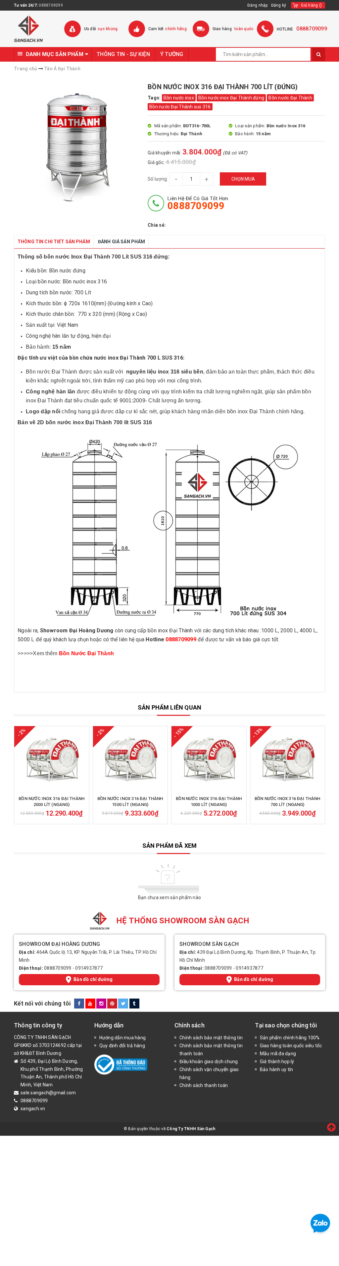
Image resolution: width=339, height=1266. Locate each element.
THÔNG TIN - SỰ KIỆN (123, 54)
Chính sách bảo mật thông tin (211, 1037)
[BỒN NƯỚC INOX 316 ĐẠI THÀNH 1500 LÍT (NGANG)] (130, 759)
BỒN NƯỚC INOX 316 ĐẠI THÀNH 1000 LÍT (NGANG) (209, 801)
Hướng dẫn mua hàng (122, 1037)
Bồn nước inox (179, 97)
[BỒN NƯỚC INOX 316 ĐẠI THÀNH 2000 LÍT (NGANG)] (51, 759)
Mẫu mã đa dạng (278, 1053)
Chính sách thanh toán (203, 1085)
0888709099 (51, 5)
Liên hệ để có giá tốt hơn (198, 203)
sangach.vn (33, 1108)
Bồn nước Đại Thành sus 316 (180, 106)
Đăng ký (278, 5)
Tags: (155, 97)
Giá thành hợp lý (277, 1061)
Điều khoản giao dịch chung (208, 1061)
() (311, 5)
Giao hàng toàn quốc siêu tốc (291, 1045)
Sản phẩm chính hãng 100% (290, 1037)
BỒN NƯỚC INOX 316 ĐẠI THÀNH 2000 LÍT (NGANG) (51, 801)
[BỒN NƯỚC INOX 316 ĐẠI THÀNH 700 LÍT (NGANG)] (287, 759)
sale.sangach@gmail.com (48, 1092)
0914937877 (89, 968)
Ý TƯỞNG (171, 54)
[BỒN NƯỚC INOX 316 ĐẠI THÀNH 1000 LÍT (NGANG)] (208, 759)
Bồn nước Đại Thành (290, 97)
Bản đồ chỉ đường (93, 979)
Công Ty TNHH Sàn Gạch (191, 1128)
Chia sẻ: (157, 225)
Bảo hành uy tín (276, 1069)
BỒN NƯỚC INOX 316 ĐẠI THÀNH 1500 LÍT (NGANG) (130, 801)
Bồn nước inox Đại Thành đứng (231, 97)
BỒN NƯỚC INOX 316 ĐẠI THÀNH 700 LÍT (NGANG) (287, 801)
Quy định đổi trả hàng (122, 1045)
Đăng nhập (257, 5)
